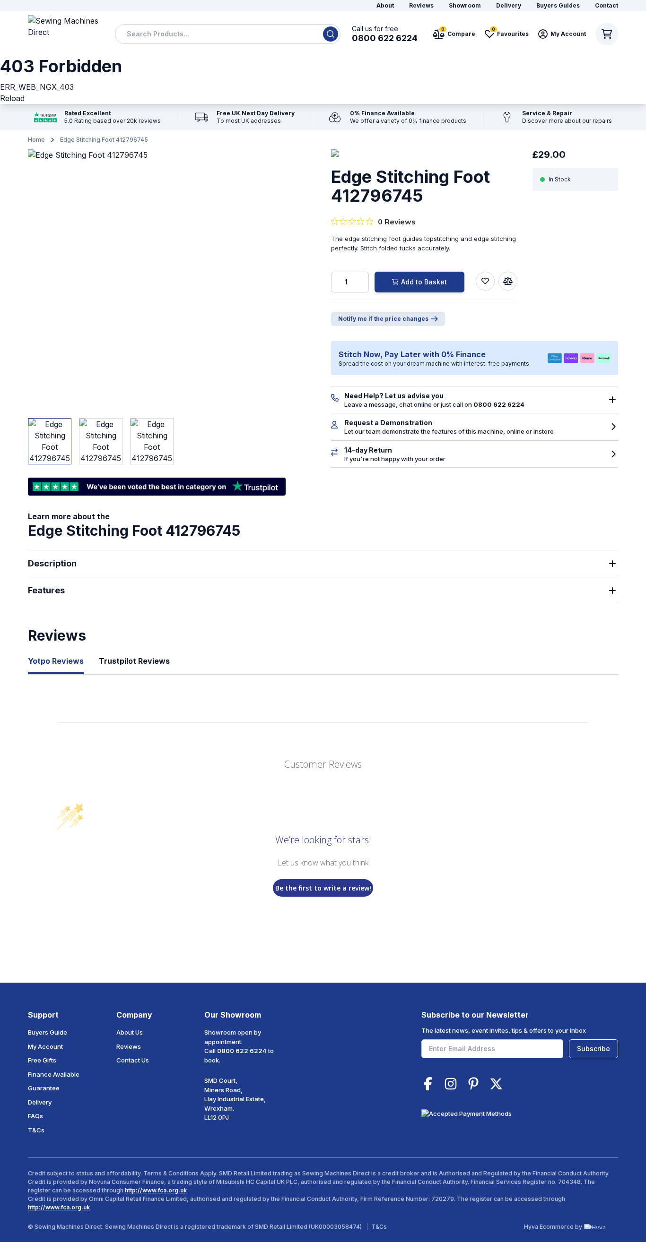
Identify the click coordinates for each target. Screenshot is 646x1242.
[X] (496, 1083)
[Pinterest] (473, 1083)
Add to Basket (424, 282)
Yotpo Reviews (56, 661)
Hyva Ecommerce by (553, 1226)
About (385, 5)
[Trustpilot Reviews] (97, 117)
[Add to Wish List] (485, 281)
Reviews (421, 5)
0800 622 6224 (242, 1050)
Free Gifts (42, 1060)
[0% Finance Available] (396, 117)
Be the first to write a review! (323, 887)
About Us (129, 1032)
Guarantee (44, 1088)
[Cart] (606, 34)
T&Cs (36, 1130)
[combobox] (227, 34)
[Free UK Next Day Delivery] (244, 117)
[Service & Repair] (555, 117)
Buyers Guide (47, 1032)
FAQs (35, 1116)
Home (36, 139)
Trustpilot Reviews (134, 661)
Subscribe (593, 1049)
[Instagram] (450, 1083)
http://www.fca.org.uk (156, 1190)
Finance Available (53, 1074)
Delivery (508, 5)
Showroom (465, 5)
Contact (606, 5)
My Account (45, 1046)
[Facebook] (428, 1083)
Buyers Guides (558, 5)
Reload (12, 98)
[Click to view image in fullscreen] (157, 278)
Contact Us (132, 1060)
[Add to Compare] (507, 281)
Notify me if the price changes (383, 318)
